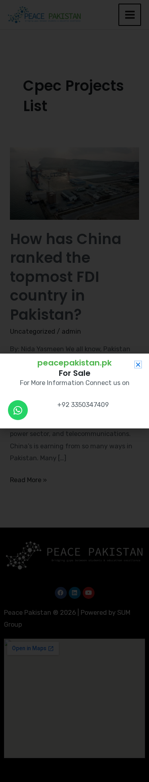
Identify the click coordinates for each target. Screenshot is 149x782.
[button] (138, 365)
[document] (74, 391)
